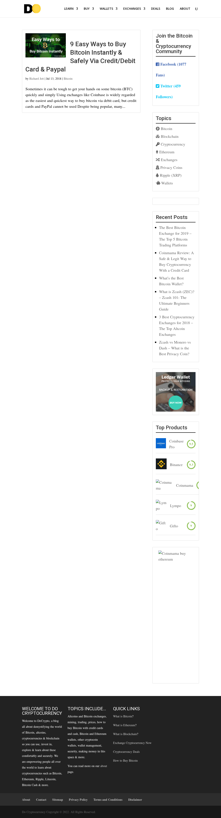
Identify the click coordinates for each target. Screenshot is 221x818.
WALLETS (106, 9)
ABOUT (185, 9)
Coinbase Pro (176, 443)
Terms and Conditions (107, 799)
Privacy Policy (78, 799)
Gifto (174, 525)
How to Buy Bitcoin (125, 760)
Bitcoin (68, 78)
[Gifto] (161, 526)
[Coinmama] (164, 485)
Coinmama (184, 485)
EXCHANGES (132, 9)
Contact (41, 799)
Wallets (166, 182)
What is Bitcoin (122, 716)
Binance (176, 464)
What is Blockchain (125, 734)
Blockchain (169, 136)
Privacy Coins (170, 167)
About (26, 799)
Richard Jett (36, 78)
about (103, 766)
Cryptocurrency (172, 144)
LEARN (69, 9)
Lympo (175, 505)
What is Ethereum (124, 725)
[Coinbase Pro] (161, 444)
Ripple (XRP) (170, 175)
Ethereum (166, 151)
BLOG (170, 9)
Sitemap (57, 799)
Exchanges (168, 159)
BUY (87, 9)
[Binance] (161, 464)
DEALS (155, 9)
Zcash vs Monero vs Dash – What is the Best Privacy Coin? (175, 347)
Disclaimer (135, 799)
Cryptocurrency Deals (126, 752)
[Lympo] (161, 505)
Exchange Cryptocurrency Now (132, 743)
